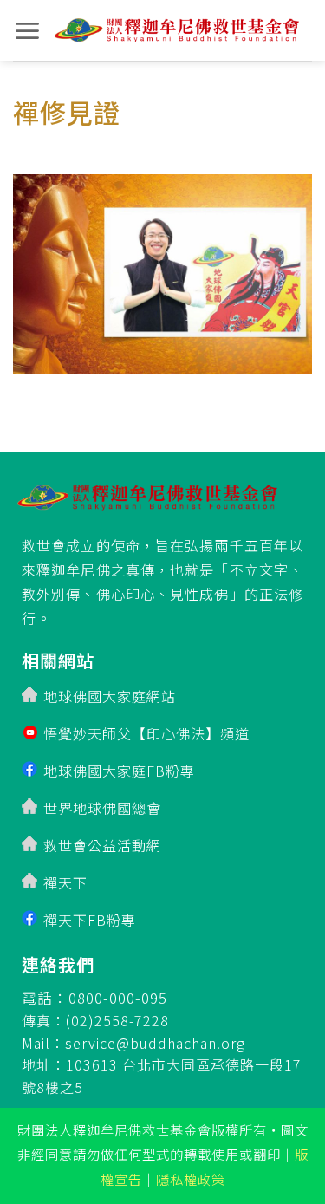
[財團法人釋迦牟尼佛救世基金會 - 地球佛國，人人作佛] (177, 30)
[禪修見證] (162, 268)
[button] (27, 30)
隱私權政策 (190, 1178)
